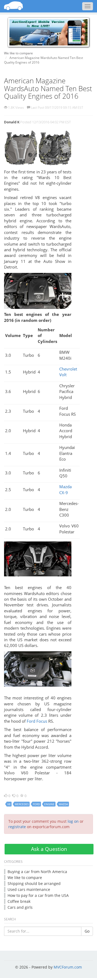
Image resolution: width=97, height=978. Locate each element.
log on (73, 821)
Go (87, 931)
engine (49, 804)
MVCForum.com (68, 967)
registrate (17, 826)
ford (36, 804)
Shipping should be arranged (34, 883)
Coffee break (19, 901)
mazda (63, 804)
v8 (9, 804)
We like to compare (25, 877)
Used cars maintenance (29, 889)
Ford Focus (37, 721)
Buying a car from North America (37, 871)
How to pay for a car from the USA (38, 895)
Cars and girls (20, 907)
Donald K (11, 122)
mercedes (22, 804)
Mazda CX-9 (65, 489)
